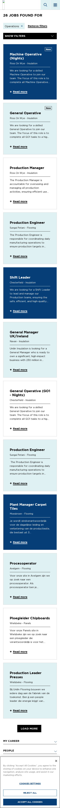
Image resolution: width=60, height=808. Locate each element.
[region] (30, 782)
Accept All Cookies (30, 802)
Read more (20, 91)
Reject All (30, 793)
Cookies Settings (30, 783)
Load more (29, 728)
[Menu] (55, 5)
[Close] (56, 760)
